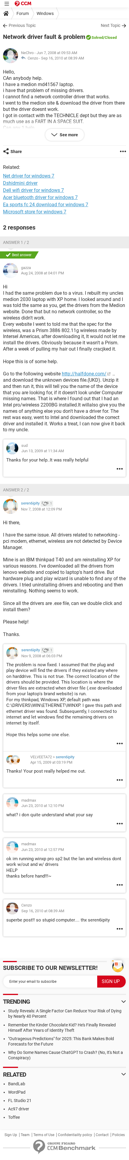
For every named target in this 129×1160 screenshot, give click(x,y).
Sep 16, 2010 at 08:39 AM (62, 58)
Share (16, 151)
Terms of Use (43, 1135)
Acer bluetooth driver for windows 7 (40, 197)
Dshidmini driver (20, 183)
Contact (102, 1135)
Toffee (14, 1117)
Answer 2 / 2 (16, 489)
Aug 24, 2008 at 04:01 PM (42, 273)
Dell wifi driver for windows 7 (33, 190)
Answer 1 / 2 (16, 242)
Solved (97, 37)
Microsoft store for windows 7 (34, 212)
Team (25, 1135)
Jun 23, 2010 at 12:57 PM (42, 849)
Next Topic (110, 25)
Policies (118, 1135)
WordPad (17, 1092)
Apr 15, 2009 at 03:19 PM (51, 762)
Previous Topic (22, 25)
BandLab (16, 1083)
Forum (22, 13)
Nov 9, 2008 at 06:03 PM (41, 656)
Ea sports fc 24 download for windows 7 (45, 204)
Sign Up (10, 1135)
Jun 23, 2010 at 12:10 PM (42, 805)
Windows (45, 13)
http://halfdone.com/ (84, 374)
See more (68, 134)
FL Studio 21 (20, 1100)
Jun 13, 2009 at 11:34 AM (42, 451)
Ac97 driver (18, 1108)
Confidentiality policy (75, 1135)
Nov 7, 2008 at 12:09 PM (41, 509)
